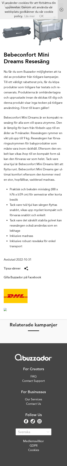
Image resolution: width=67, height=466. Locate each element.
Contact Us (33, 404)
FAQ (33, 376)
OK (41, 16)
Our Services (33, 399)
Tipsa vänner (12, 268)
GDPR (34, 445)
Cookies (33, 450)
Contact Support (33, 381)
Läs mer (29, 16)
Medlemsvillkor (33, 441)
